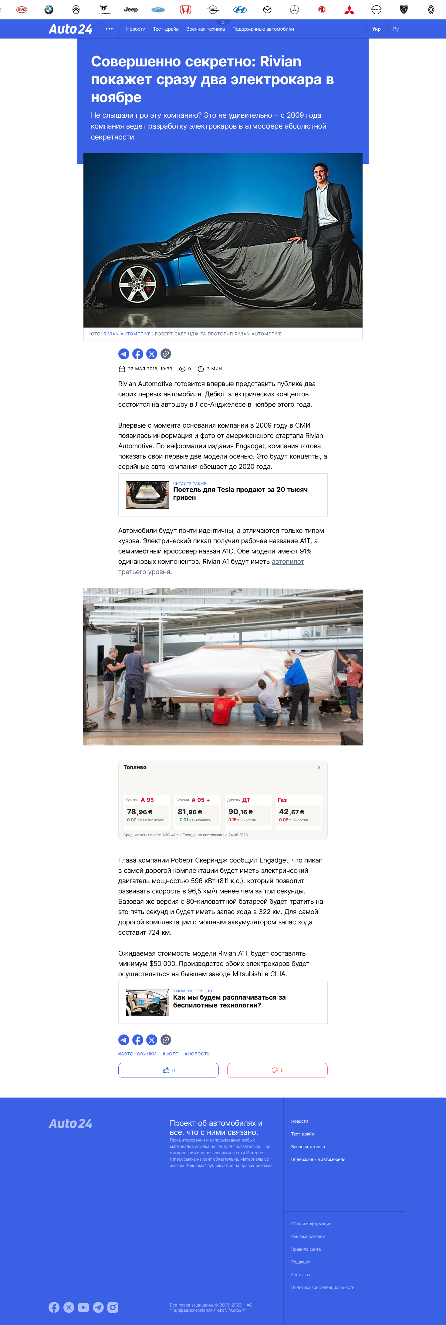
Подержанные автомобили (263, 29)
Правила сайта (306, 1249)
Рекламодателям (308, 1236)
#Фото (171, 1054)
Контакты (300, 1274)
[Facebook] (54, 1307)
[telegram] (123, 353)
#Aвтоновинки (137, 1054)
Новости (135, 29)
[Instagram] (112, 1307)
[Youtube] (83, 1307)
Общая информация (311, 1223)
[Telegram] (98, 1307)
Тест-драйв (166, 29)
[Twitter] (68, 1307)
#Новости (198, 1054)
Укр (376, 29)
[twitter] (151, 353)
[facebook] (137, 353)
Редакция (300, 1262)
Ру (396, 29)
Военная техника (205, 29)
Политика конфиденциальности (322, 1287)
